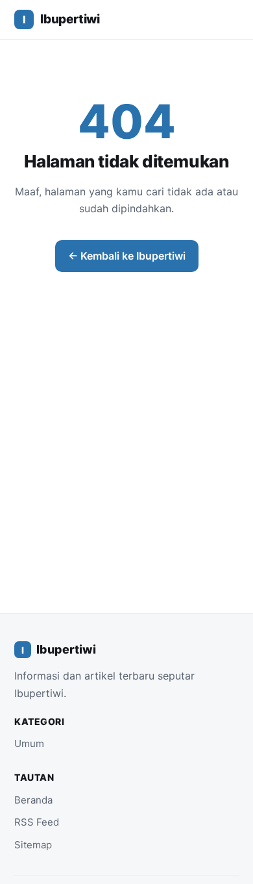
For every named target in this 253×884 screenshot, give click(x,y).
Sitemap (33, 845)
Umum (29, 743)
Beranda (33, 800)
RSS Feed (36, 822)
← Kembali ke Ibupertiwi (127, 255)
